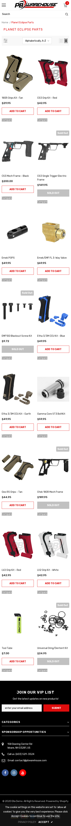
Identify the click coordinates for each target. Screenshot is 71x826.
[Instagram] (14, 772)
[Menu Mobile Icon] (4, 5)
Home (5, 22)
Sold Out (53, 193)
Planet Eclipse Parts (22, 22)
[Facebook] (5, 772)
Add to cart (17, 111)
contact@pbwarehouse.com (31, 760)
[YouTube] (22, 772)
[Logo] (36, 5)
